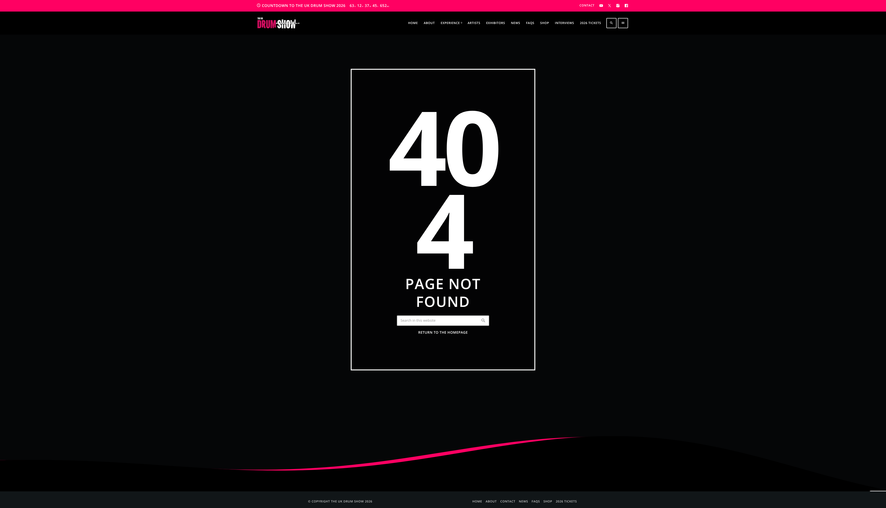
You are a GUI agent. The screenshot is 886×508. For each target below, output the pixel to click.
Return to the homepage (443, 332)
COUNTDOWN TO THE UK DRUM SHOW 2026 (323, 5)
